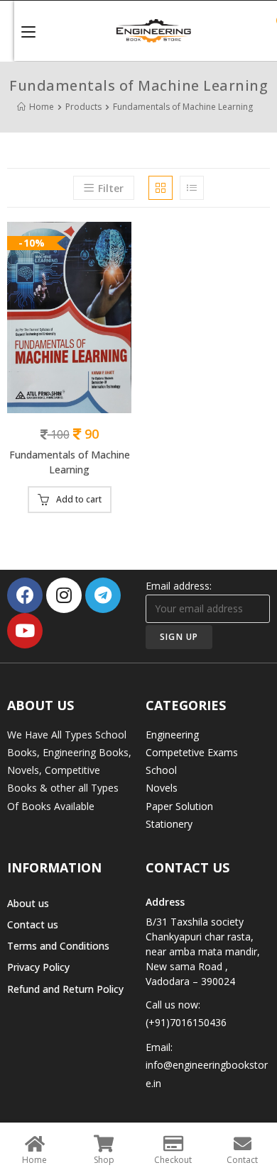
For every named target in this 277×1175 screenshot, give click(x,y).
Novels (162, 787)
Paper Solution (179, 806)
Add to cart (79, 499)
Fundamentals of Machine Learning (69, 462)
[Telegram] (103, 595)
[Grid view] (160, 188)
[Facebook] (25, 595)
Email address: (179, 585)
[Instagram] (64, 595)
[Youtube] (25, 630)
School (161, 770)
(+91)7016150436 (186, 1022)
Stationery (169, 824)
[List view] (192, 188)
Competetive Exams (192, 752)
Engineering (172, 734)
